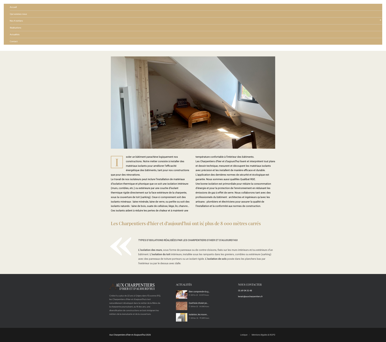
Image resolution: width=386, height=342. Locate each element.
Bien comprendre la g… (199, 291)
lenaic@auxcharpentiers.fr (250, 296)
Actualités (15, 34)
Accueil (13, 7)
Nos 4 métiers (16, 20)
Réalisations (15, 27)
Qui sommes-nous (18, 14)
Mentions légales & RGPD (263, 335)
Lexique (243, 335)
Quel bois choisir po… (198, 303)
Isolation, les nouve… (198, 314)
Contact (14, 41)
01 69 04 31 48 (245, 290)
